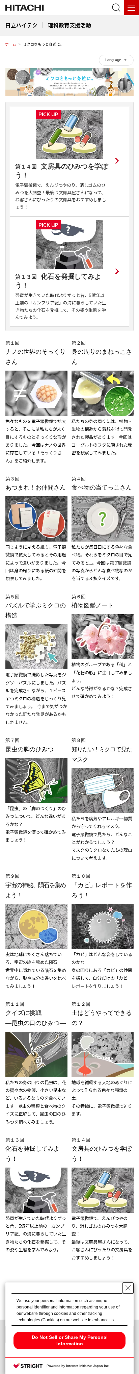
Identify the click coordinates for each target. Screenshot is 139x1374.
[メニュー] (131, 7)
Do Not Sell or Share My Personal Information (70, 1340)
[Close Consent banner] (128, 1287)
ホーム (10, 44)
